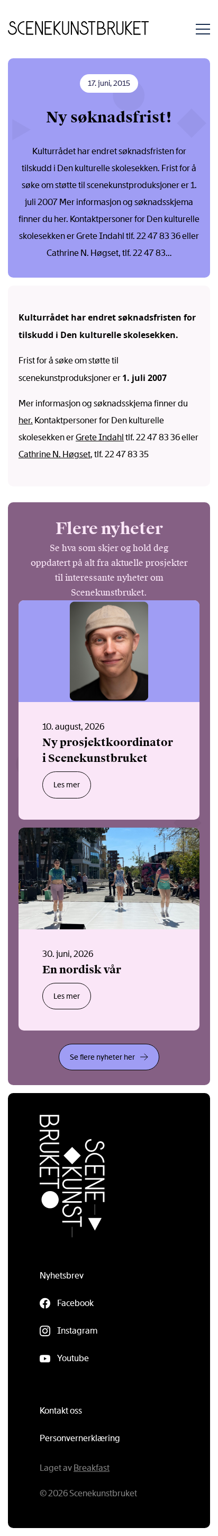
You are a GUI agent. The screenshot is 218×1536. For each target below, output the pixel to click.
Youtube (73, 1358)
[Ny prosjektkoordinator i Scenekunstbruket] (109, 710)
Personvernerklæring (80, 1438)
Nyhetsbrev (62, 1275)
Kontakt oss (61, 1410)
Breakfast (92, 1467)
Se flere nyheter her (102, 1057)
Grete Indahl (100, 437)
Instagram (77, 1330)
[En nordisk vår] (109, 929)
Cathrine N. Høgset (54, 454)
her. (26, 420)
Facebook (75, 1303)
